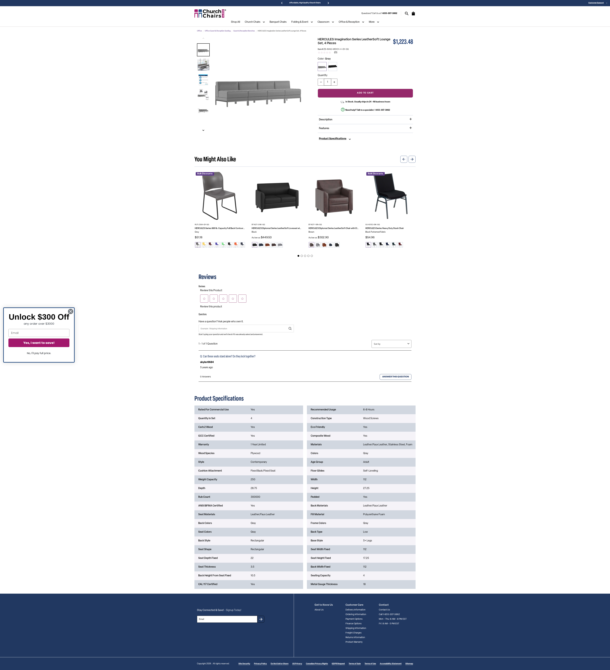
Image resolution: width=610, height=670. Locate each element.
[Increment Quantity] (334, 82)
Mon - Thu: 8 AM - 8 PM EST (393, 619)
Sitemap (409, 664)
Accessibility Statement (391, 664)
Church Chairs (252, 22)
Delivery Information (356, 610)
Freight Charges (354, 633)
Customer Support (596, 3)
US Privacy (297, 664)
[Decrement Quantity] (321, 82)
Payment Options (354, 619)
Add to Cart (365, 93)
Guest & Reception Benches (244, 31)
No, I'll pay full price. (39, 353)
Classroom (323, 22)
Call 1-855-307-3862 (389, 614)
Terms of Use (370, 664)
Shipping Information (356, 628)
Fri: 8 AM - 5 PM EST (389, 624)
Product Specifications (332, 138)
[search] (407, 13)
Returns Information (355, 637)
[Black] (332, 66)
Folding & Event (299, 22)
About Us (319, 610)
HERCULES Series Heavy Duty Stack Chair (384, 228)
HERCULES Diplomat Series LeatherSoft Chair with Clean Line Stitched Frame (333, 228)
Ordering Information (356, 614)
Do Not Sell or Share (279, 664)
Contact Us (384, 610)
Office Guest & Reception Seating (217, 31)
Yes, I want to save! (38, 343)
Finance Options (354, 624)
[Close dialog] (70, 311)
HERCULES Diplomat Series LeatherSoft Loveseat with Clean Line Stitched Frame (277, 228)
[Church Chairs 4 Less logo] (210, 13)
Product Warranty (354, 642)
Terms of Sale (355, 664)
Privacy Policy (260, 664)
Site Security (244, 664)
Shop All (235, 22)
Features (324, 128)
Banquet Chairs (278, 22)
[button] (203, 49)
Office (199, 31)
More (372, 22)
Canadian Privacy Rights (317, 664)
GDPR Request (338, 664)
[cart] (413, 15)
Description (325, 119)
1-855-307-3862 (389, 13)
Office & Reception (349, 22)
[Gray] (322, 66)
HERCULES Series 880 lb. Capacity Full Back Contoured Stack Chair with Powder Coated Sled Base (220, 228)
